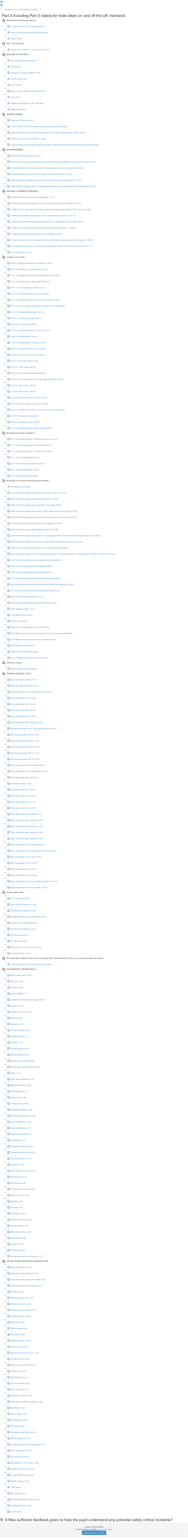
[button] (1, 2)
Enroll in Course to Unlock (94, 1532)
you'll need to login (104, 1529)
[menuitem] (1, 6)
